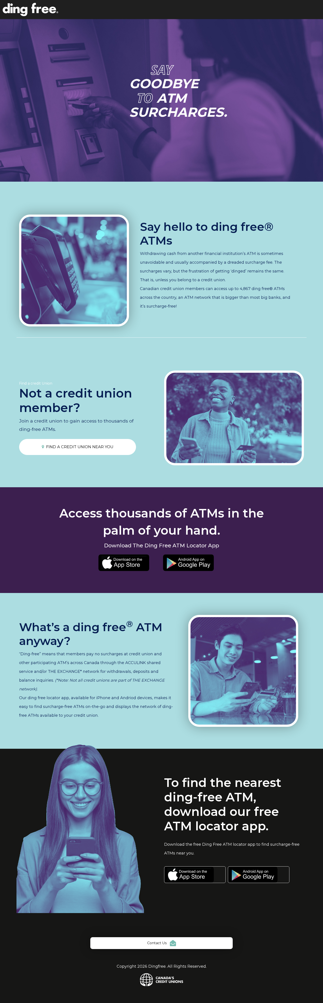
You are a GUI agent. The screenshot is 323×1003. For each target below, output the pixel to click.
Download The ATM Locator (129, 562)
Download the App (195, 874)
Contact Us (157, 943)
